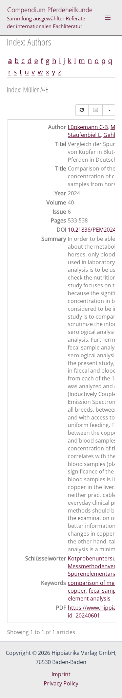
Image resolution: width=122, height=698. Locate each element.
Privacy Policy (61, 683)
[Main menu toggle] (107, 17)
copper (77, 590)
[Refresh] (82, 110)
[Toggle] (95, 110)
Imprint (61, 674)
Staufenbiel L (84, 135)
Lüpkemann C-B (88, 127)
